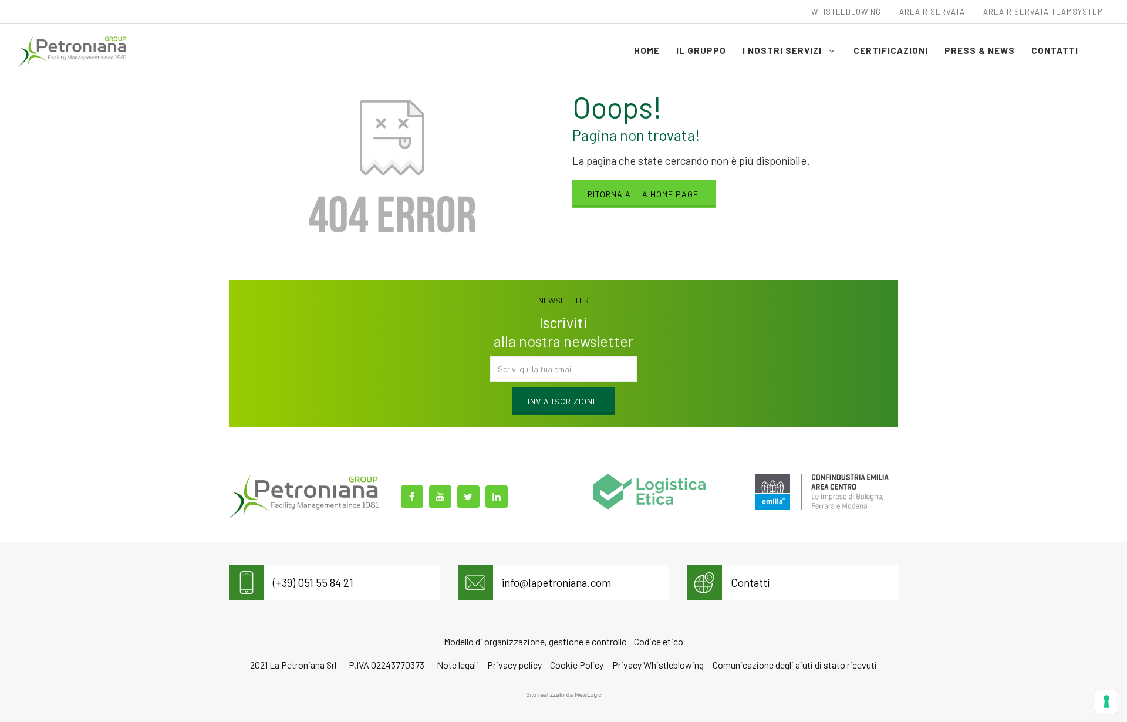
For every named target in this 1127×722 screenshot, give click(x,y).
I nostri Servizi (783, 50)
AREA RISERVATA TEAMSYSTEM (1043, 11)
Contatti (1054, 50)
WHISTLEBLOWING (846, 11)
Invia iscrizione (563, 401)
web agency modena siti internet (564, 695)
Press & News (979, 50)
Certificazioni (890, 50)
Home (647, 50)
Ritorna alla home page (643, 194)
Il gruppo (701, 50)
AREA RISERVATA (932, 11)
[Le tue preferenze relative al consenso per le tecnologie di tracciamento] (1106, 701)
